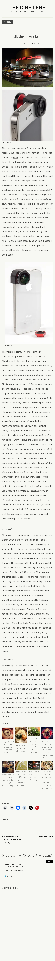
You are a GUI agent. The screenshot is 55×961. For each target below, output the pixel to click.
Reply (49, 861)
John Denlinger (10, 864)
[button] (7, 740)
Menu (8, 22)
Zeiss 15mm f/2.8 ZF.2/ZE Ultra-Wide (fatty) (12, 839)
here (15, 157)
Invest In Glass (44, 836)
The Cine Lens (27, 7)
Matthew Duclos (35, 43)
